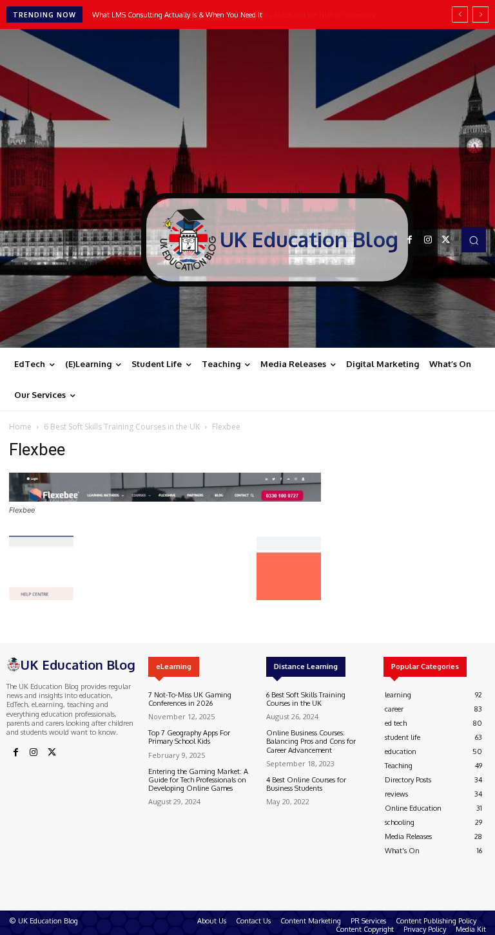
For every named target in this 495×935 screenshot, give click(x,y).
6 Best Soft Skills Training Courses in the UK (122, 426)
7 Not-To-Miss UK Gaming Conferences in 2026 (189, 699)
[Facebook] (410, 240)
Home (20, 426)
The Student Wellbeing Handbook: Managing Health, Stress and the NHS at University (230, 14)
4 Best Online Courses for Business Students (306, 784)
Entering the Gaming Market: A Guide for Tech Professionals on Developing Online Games (198, 780)
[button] (473, 239)
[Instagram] (428, 240)
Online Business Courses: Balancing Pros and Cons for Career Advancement (311, 741)
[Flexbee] (165, 498)
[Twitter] (446, 240)
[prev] (460, 14)
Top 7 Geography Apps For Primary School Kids (189, 737)
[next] (480, 14)
